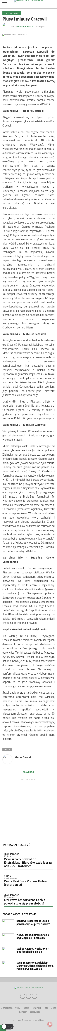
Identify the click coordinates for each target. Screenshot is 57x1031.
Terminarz (36, 1008)
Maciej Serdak (25, 26)
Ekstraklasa (11, 854)
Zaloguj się (35, 1012)
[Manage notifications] (49, 1024)
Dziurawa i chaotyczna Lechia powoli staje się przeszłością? (24, 901)
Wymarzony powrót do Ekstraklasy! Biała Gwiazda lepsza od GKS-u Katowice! (28, 862)
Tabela (25, 1008)
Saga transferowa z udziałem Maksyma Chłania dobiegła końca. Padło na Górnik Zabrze (35, 965)
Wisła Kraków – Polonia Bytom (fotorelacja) (26, 882)
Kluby (17, 1008)
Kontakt (23, 1012)
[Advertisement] (28, 810)
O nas (53, 1008)
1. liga (7, 876)
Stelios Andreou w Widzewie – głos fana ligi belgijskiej (33, 950)
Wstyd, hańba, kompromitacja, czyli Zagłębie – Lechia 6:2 (33, 936)
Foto (46, 1008)
